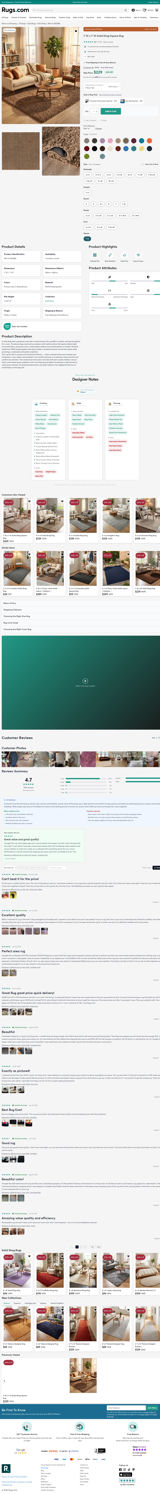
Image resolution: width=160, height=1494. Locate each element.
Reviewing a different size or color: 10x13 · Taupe (18, 1226)
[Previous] (4, 521)
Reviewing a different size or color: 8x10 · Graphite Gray (21, 967)
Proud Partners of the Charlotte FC (53, 1465)
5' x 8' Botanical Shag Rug (79, 1290)
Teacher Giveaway (47, 1490)
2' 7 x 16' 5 (122, 216)
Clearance (154, 17)
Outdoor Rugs (64, 17)
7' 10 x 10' (151, 175)
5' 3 (101, 204)
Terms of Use (7, 1476)
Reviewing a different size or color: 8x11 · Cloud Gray (20, 1006)
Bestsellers (44, 1482)
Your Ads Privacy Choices (13, 1482)
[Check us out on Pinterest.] (133, 1469)
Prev (71, 1247)
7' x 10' (140, 175)
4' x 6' (109, 175)
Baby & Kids (78, 17)
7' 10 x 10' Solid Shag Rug (145, 588)
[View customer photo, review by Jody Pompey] (88, 759)
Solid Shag (42, 23)
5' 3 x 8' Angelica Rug (110, 535)
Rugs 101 (83, 1476)
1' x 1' (87, 193)
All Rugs (5, 17)
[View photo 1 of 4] (5, 1011)
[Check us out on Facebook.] (120, 1469)
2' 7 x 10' (98, 216)
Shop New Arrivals (80, 2)
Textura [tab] (6, 1303)
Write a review (108, 42)
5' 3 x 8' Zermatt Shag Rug (145, 535)
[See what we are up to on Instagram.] (124, 1469)
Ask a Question (91, 120)
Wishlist (150, 10)
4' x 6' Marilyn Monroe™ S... (146, 1290)
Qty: (87, 111)
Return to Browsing (9, 23)
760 (92, 1247)
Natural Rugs (50, 17)
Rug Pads (90, 17)
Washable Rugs (35, 17)
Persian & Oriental (18, 17)
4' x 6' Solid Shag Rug (11, 1290)
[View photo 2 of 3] (13, 1089)
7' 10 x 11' (89, 181)
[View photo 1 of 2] (5, 895)
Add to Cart (110, 111)
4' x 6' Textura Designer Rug (14, 1344)
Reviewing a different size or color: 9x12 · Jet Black (19, 1117)
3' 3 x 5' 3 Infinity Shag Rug (47, 1290)
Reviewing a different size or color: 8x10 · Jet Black (19, 1154)
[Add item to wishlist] (29, 501)
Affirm (43, 1479)
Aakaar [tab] (43, 1303)
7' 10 (123, 204)
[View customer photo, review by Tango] (41, 759)
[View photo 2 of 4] (13, 1011)
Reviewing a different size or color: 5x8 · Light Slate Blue (21, 1193)
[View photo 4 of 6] (28, 931)
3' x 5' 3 (98, 175)
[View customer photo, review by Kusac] (25, 759)
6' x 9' (130, 175)
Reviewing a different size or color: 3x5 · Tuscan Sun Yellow (22, 889)
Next (98, 1247)
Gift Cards (44, 1468)
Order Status (153, 2)
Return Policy (84, 1479)
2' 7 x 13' (110, 216)
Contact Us (84, 1465)
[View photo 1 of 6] (5, 931)
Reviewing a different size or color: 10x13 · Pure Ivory (20, 1084)
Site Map (44, 1476)
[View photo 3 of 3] (20, 1089)
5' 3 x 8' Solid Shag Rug (45, 535)
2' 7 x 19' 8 (135, 216)
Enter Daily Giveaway (48, 1487)
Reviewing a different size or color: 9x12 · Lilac (17, 926)
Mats (99, 17)
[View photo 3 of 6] (20, 931)
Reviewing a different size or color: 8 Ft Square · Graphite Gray (26, 855)
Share (105, 120)
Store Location (46, 1473)
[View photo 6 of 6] (44, 931)
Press (82, 1485)
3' (86, 204)
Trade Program (46, 1485)
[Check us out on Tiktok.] (129, 1469)
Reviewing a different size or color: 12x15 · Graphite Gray (21, 1045)
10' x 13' (111, 181)
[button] (76, 31)
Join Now (152, 1408)
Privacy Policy (149, 1412)
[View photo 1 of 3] (5, 1089)
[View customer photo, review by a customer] (9, 759)
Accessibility (84, 1482)
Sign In (138, 10)
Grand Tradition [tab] (57, 1303)
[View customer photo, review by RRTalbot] (103, 759)
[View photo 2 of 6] (13, 931)
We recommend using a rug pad (110, 95)
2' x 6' (88, 216)
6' (108, 204)
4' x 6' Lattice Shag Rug (111, 1290)
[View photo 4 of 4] (28, 1011)
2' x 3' (88, 175)
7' (115, 204)
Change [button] (98, 128)
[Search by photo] (33, 10)
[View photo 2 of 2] (13, 895)
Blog (42, 1471)
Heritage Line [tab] (30, 1303)
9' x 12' (100, 181)
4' (93, 204)
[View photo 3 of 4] (20, 1011)
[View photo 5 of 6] (36, 931)
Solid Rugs (31, 23)
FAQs (82, 1471)
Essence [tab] (17, 1303)
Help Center (84, 1473)
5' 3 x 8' (119, 175)
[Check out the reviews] (127, 1482)
